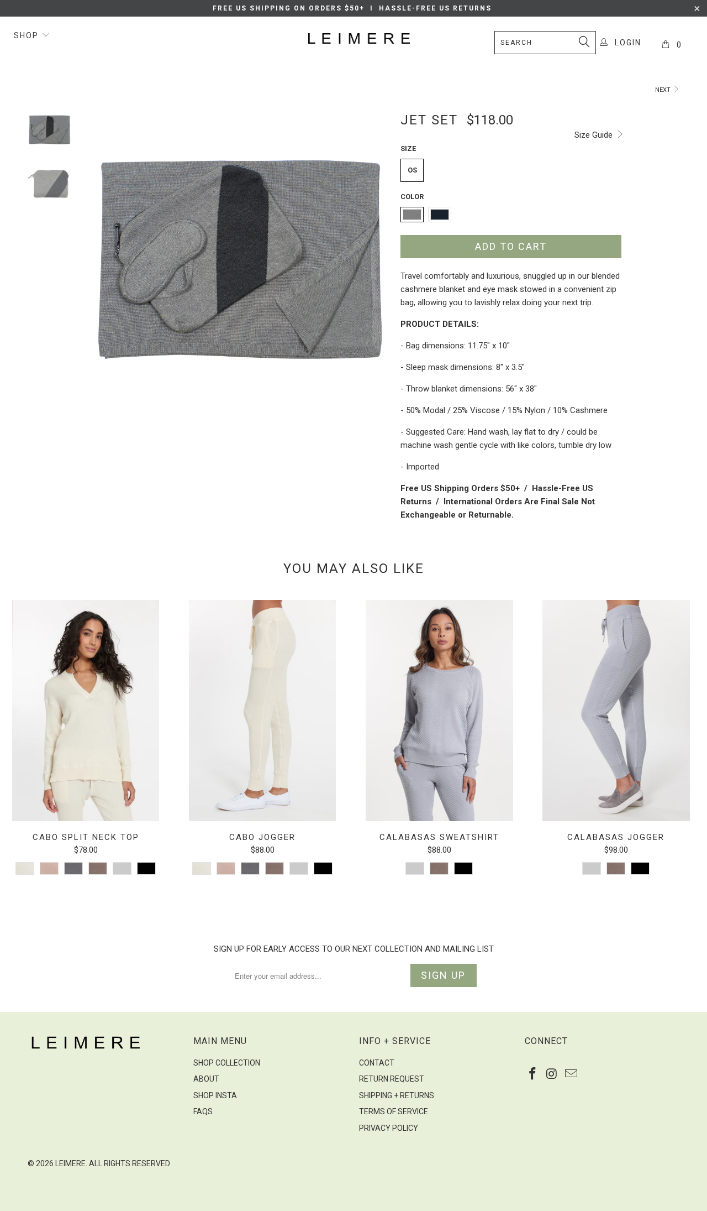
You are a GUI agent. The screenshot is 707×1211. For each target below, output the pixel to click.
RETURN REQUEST (391, 1078)
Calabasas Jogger (615, 710)
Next (663, 89)
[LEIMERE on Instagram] (552, 1074)
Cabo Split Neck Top (85, 710)
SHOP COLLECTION (226, 1062)
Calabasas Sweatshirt (439, 710)
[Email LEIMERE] (571, 1074)
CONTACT (376, 1062)
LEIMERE (70, 1163)
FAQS (203, 1111)
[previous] (105, 272)
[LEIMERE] (359, 38)
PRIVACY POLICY (388, 1128)
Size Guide (594, 135)
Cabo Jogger (262, 710)
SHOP (27, 35)
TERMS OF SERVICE (393, 1111)
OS (412, 170)
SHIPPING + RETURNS (396, 1095)
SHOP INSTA (215, 1095)
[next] (373, 272)
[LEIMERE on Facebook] (533, 1074)
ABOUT (206, 1078)
